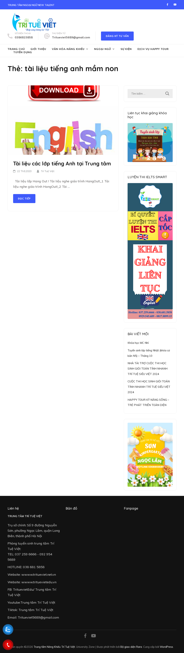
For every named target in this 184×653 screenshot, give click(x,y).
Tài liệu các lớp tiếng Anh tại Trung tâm (62, 163)
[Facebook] (167, 4)
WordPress (166, 646)
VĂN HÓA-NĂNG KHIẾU (68, 49)
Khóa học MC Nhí (138, 343)
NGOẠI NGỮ (102, 49)
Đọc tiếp (24, 198)
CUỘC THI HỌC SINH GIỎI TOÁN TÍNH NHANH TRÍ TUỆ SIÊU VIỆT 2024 (149, 387)
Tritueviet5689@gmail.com (71, 37)
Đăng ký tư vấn (117, 36)
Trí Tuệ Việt (47, 171)
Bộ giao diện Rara (131, 646)
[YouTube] (175, 4)
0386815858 (24, 37)
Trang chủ (16, 49)
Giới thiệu (38, 49)
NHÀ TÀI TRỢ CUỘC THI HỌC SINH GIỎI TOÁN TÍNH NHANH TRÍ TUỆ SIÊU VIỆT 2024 (147, 368)
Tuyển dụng (22, 52)
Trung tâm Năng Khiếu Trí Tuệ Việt (54, 646)
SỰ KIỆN (126, 49)
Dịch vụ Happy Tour (153, 49)
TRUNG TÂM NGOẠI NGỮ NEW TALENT (31, 5)
